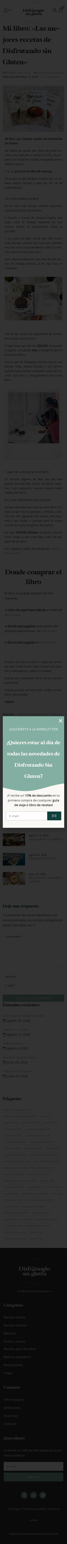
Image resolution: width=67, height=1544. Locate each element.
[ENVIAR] (54, 816)
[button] (60, 720)
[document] (33, 772)
